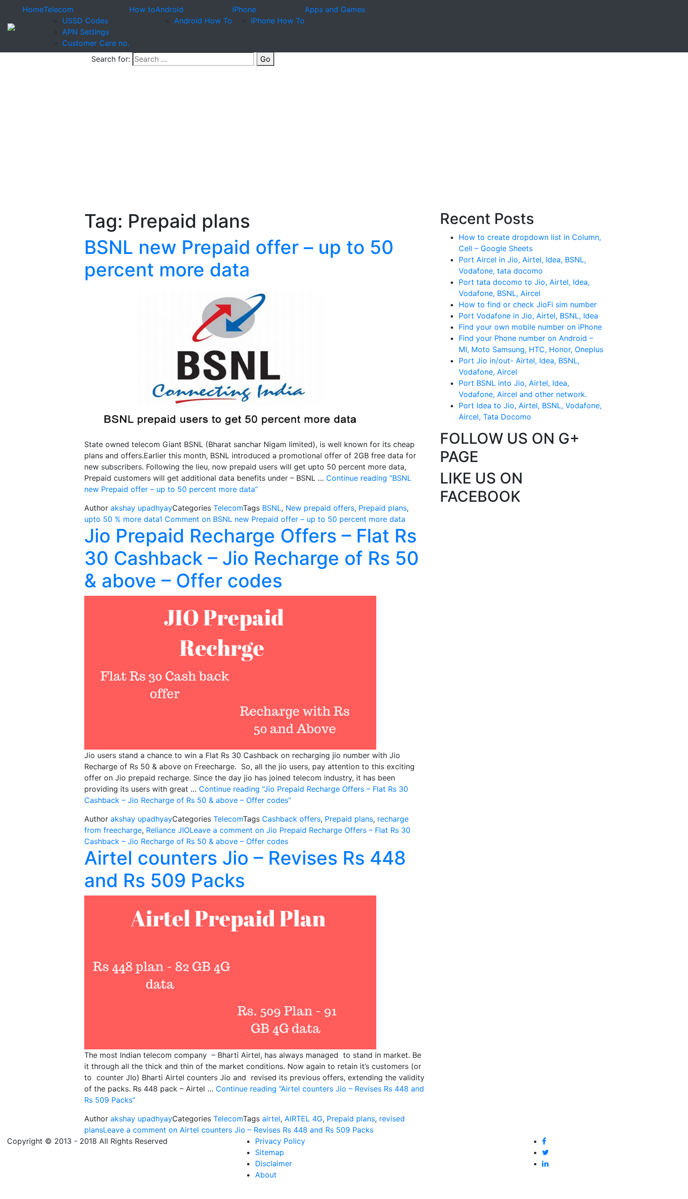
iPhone (244, 9)
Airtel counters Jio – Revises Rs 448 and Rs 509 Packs (245, 869)
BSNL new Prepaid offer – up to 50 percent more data (239, 258)
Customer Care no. (95, 43)
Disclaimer (273, 1163)
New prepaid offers (319, 508)
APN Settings (85, 31)
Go (265, 59)
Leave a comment (238, 1129)
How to (142, 9)
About (266, 1174)
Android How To (203, 20)
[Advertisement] (344, 139)
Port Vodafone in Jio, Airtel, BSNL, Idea (528, 315)
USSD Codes (85, 20)
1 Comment (282, 519)
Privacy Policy (280, 1141)
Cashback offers (291, 818)
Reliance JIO (168, 830)
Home (33, 9)
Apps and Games (335, 9)
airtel (271, 1118)
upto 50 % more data (121, 519)
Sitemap (269, 1152)
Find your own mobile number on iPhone (530, 327)
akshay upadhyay (141, 508)
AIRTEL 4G (303, 1118)
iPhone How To (278, 20)
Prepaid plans (383, 508)
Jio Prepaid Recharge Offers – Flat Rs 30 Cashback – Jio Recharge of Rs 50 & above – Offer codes (251, 558)
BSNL (271, 508)
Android (169, 9)
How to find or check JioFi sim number (528, 304)
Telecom (58, 9)
